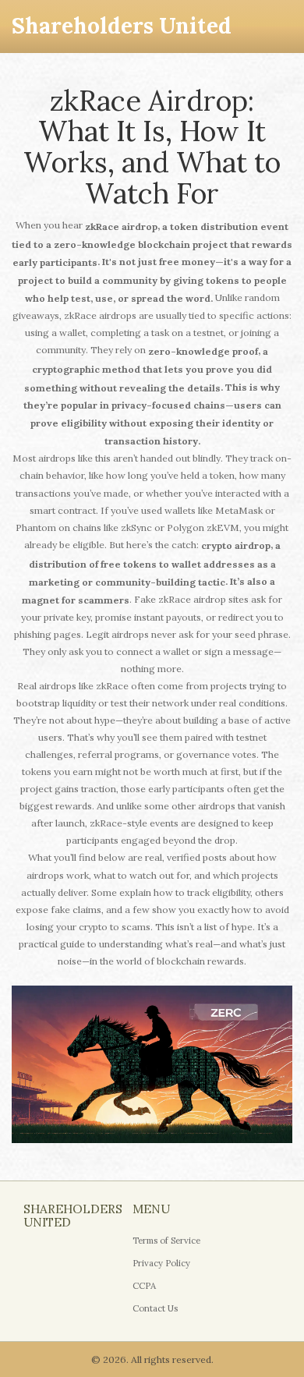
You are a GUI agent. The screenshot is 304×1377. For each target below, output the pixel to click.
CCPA (144, 1285)
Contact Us (155, 1308)
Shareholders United (122, 26)
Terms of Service (166, 1240)
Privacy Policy (161, 1263)
